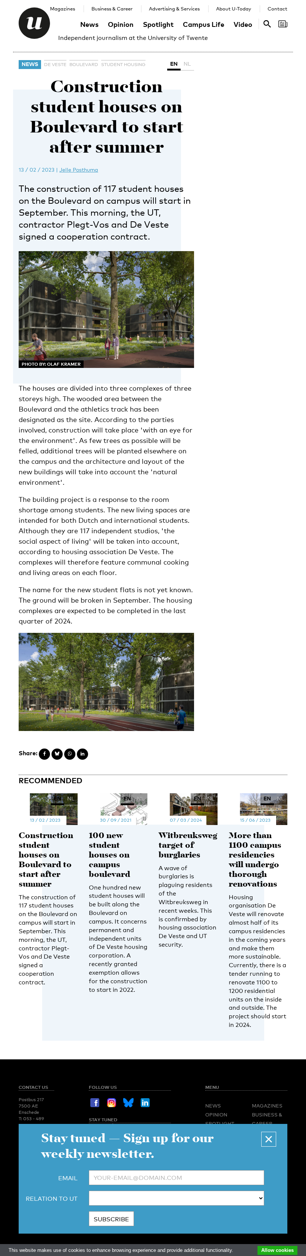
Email (68, 1178)
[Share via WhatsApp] (69, 754)
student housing (123, 64)
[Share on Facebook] (44, 754)
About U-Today (233, 9)
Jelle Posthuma (78, 169)
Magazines (62, 9)
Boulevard (83, 64)
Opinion (121, 24)
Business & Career (111, 9)
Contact (277, 9)
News (89, 24)
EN (174, 63)
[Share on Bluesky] (57, 754)
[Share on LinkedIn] (82, 754)
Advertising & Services (174, 9)
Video (243, 24)
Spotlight (158, 24)
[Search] (282, 23)
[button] (268, 1139)
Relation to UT (52, 1198)
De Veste (55, 64)
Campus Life (203, 24)
